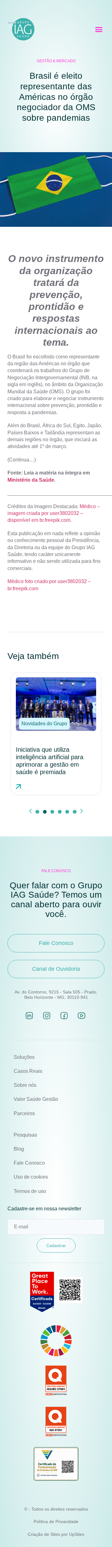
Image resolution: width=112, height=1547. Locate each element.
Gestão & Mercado (56, 61)
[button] (99, 29)
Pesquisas (25, 1135)
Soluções (24, 1057)
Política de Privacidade (56, 1521)
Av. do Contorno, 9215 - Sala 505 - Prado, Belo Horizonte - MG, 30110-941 (56, 994)
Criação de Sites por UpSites (56, 1534)
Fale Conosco (29, 1163)
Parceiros (24, 1113)
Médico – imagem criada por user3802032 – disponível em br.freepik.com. (53, 513)
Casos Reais (28, 1071)
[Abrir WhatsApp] (96, 1531)
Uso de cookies (31, 1177)
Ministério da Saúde (30, 480)
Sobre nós (25, 1085)
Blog (19, 1149)
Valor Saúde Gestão (36, 1099)
